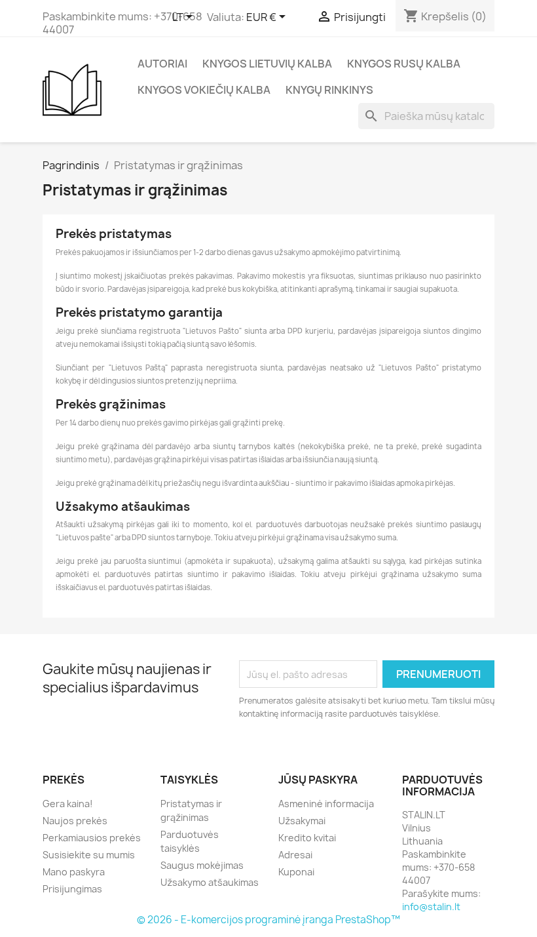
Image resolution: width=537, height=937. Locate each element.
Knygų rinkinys (329, 90)
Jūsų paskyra (318, 779)
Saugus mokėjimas (202, 865)
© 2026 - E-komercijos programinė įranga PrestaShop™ (268, 920)
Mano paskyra (74, 872)
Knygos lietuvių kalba (267, 63)
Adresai (295, 854)
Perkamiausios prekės (92, 837)
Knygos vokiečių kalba (204, 90)
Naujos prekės (75, 820)
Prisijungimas (72, 889)
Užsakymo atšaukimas (209, 882)
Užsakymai (301, 820)
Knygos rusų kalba (403, 63)
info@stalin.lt (431, 906)
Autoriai (162, 63)
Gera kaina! (68, 803)
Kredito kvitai (307, 837)
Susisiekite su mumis (89, 854)
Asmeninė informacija (326, 803)
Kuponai (296, 872)
